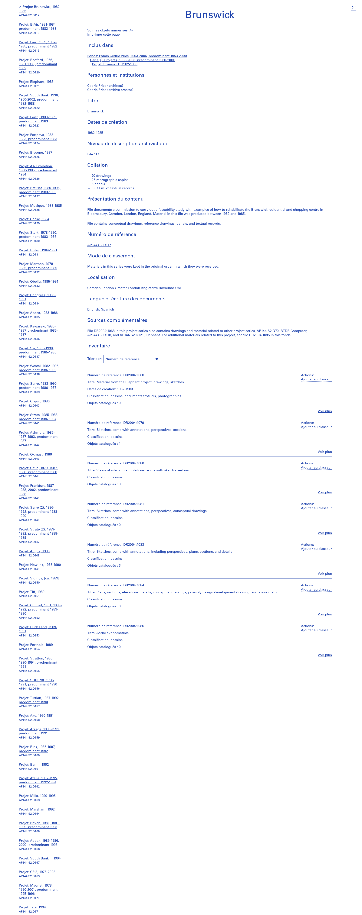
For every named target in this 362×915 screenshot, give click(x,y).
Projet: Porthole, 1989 (36, 645)
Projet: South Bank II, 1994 (40, 858)
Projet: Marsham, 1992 (37, 809)
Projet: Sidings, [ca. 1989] (39, 578)
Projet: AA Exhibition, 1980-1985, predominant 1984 (38, 170)
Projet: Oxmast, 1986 (35, 454)
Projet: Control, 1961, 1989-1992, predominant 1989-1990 (40, 610)
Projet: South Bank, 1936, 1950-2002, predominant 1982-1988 (39, 100)
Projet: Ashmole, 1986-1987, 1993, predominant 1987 (38, 437)
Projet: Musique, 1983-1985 (40, 206)
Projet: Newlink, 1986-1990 (40, 565)
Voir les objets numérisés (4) (110, 30)
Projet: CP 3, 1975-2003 (37, 872)
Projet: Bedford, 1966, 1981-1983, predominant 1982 (38, 64)
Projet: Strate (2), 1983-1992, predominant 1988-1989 (38, 534)
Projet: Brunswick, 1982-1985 (114, 64)
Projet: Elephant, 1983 (36, 82)
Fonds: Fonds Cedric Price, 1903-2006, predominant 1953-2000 (137, 56)
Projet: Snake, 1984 (34, 219)
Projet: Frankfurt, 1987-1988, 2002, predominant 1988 (38, 490)
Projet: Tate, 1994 (32, 907)
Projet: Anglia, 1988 (34, 551)
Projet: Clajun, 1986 (34, 401)
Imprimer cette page (103, 35)
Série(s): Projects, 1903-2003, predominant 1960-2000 (132, 60)
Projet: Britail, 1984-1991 (38, 250)
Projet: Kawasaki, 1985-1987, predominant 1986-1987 (38, 331)
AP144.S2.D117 (99, 245)
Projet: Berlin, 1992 (34, 765)
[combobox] (132, 359)
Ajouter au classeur (316, 379)
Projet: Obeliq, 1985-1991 (38, 282)
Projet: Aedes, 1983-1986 (38, 313)
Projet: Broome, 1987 (35, 153)
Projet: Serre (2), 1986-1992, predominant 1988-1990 (38, 512)
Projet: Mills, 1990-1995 (37, 796)
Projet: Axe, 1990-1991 (36, 716)
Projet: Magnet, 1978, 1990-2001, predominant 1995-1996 (38, 890)
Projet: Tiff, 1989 (31, 592)
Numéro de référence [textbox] (122, 359)
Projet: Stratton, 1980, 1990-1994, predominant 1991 (38, 663)
